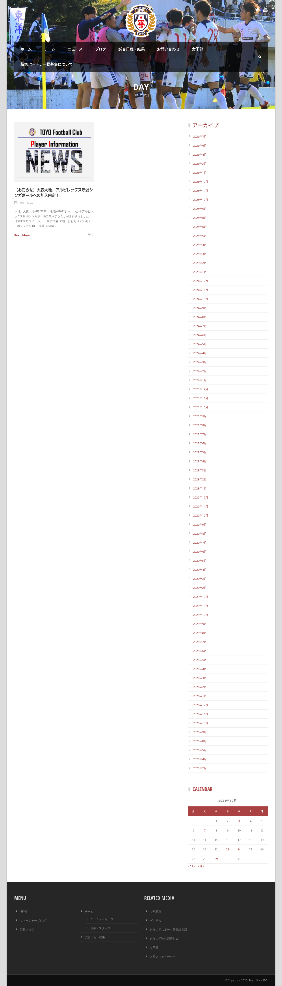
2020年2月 (200, 768)
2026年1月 (200, 173)
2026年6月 (200, 145)
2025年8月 (200, 218)
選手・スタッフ (100, 928)
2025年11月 (200, 191)
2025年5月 (200, 236)
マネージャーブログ (33, 920)
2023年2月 (200, 479)
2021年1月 (200, 696)
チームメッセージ (101, 919)
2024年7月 (200, 326)
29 (216, 859)
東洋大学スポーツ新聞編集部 (168, 929)
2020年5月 (200, 750)
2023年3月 (200, 470)
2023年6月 (200, 443)
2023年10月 (200, 407)
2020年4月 (200, 759)
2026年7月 (200, 136)
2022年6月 (200, 552)
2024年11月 (200, 290)
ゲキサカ (155, 920)
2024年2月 (200, 371)
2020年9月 (200, 732)
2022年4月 (200, 570)
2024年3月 (200, 362)
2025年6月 (200, 227)
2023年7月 (200, 434)
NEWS (24, 911)
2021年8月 (200, 633)
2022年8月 (200, 533)
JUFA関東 (155, 911)
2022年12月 (200, 497)
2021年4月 (200, 669)
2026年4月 (200, 154)
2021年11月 (200, 606)
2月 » (201, 866)
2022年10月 (200, 515)
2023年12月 (200, 389)
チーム (49, 49)
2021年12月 (200, 597)
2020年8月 (200, 741)
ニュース (75, 49)
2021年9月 (200, 624)
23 (227, 849)
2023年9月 (200, 416)
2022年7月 (200, 543)
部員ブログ (27, 929)
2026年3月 (200, 164)
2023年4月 (200, 461)
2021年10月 (200, 615)
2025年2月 (200, 263)
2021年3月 (200, 678)
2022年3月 (200, 579)
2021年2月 (200, 687)
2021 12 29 (26, 202)
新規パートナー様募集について (46, 64)
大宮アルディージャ (163, 956)
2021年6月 (200, 651)
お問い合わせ (168, 49)
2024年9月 (200, 308)
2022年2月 (200, 588)
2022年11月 (200, 506)
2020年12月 (200, 705)
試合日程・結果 (132, 49)
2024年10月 (200, 299)
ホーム (26, 49)
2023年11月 (200, 398)
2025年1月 (200, 272)
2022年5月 (200, 561)
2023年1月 (200, 488)
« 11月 (192, 866)
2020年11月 (200, 714)
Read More (22, 235)
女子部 (197, 49)
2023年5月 (200, 452)
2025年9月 (200, 209)
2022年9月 (200, 524)
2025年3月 (200, 254)
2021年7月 (200, 642)
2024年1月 (200, 380)
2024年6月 (200, 335)
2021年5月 (200, 660)
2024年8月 (200, 317)
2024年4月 (200, 353)
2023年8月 (200, 425)
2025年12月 (200, 182)
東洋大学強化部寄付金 (164, 938)
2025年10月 (200, 200)
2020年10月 (200, 723)
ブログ (100, 49)
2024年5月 (200, 344)
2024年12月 (200, 281)
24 (239, 849)
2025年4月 (200, 245)
